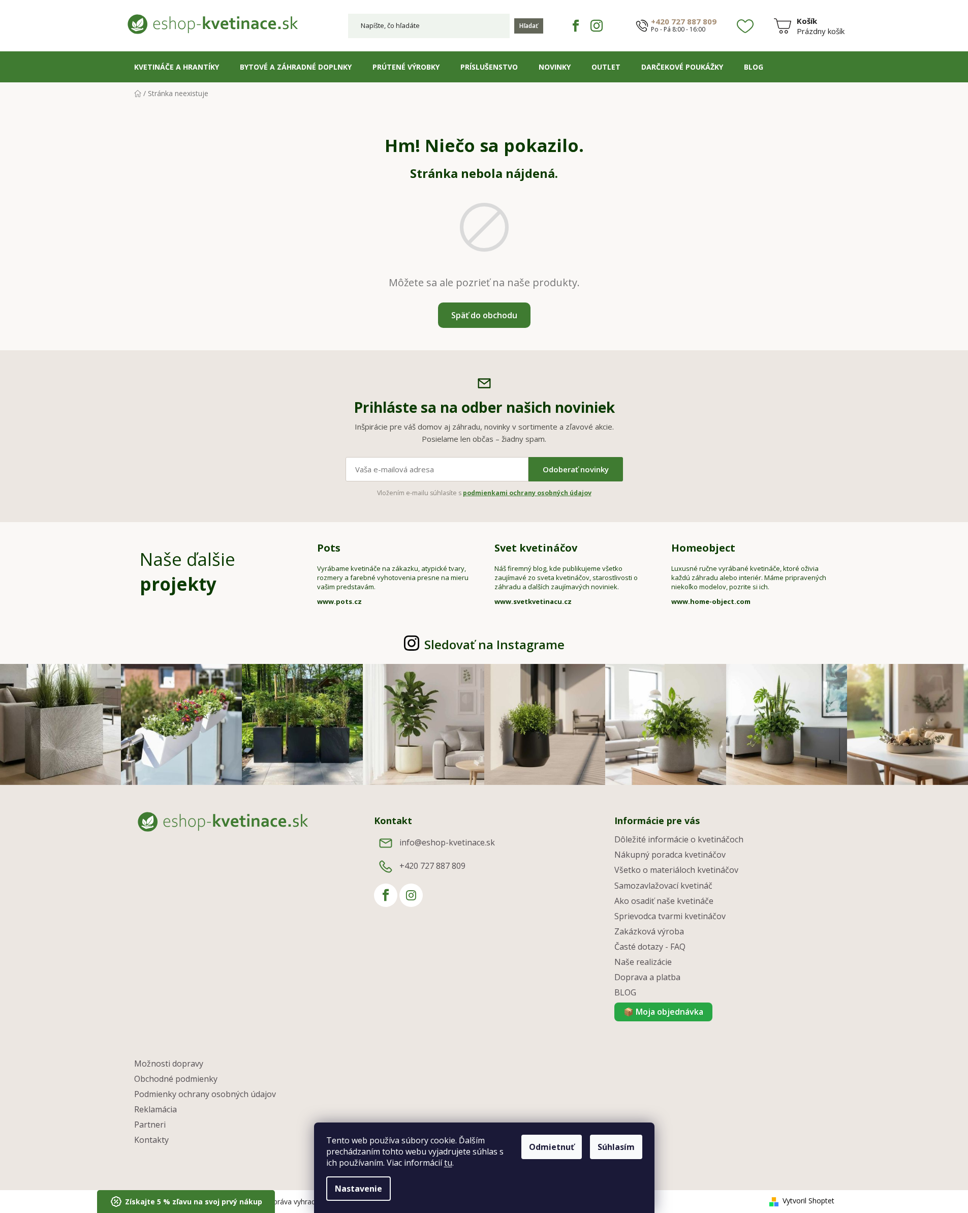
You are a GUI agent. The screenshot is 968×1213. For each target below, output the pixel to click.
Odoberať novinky (576, 469)
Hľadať (528, 25)
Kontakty (151, 1139)
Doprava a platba (647, 977)
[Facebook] (575, 26)
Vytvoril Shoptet (808, 1200)
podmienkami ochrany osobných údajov (527, 493)
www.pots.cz (339, 601)
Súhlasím (616, 1147)
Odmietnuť (551, 1147)
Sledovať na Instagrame (494, 644)
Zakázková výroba (649, 931)
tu (448, 1162)
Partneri (150, 1124)
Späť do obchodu (484, 315)
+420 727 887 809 (683, 21)
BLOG (625, 992)
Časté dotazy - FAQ (649, 946)
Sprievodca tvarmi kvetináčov (670, 916)
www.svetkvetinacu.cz (533, 601)
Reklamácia (155, 1109)
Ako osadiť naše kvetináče (663, 900)
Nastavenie (358, 1188)
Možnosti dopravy (168, 1063)
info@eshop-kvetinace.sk (447, 842)
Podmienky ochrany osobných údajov (205, 1094)
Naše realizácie (643, 961)
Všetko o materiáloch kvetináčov (676, 869)
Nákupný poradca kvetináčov (670, 854)
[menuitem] (176, 67)
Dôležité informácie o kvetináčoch (678, 839)
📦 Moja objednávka (663, 1011)
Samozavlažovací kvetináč (663, 885)
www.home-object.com (711, 601)
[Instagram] (596, 26)
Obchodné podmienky (175, 1078)
